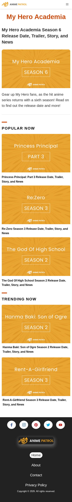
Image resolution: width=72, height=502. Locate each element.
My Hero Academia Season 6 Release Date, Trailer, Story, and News (35, 35)
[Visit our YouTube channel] (60, 425)
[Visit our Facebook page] (11, 425)
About (36, 465)
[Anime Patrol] (14, 4)
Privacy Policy (36, 485)
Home (36, 455)
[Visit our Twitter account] (48, 425)
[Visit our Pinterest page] (36, 425)
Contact (36, 475)
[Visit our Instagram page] (23, 425)
